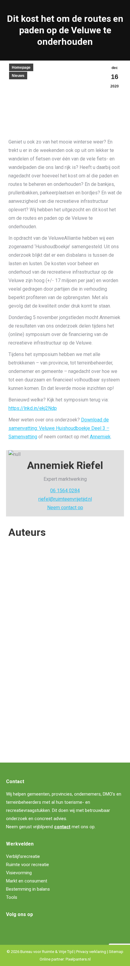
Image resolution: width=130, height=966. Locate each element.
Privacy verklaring (91, 951)
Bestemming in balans (28, 889)
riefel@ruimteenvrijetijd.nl (65, 499)
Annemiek (100, 437)
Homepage (21, 67)
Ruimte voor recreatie (27, 864)
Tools (11, 897)
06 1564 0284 (65, 490)
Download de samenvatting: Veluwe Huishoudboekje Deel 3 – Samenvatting (58, 428)
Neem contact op (65, 507)
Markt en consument (26, 881)
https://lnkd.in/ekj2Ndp (32, 408)
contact (62, 826)
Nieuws (18, 76)
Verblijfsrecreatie (23, 856)
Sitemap (116, 951)
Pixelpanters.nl (78, 959)
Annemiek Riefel (33, 671)
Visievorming (19, 872)
